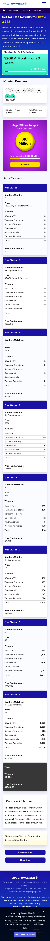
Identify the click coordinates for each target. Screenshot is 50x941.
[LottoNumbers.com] (4, 10)
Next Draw (25, 860)
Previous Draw (25, 852)
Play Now (25, 164)
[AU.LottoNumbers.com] (14, 6)
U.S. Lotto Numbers (25, 934)
